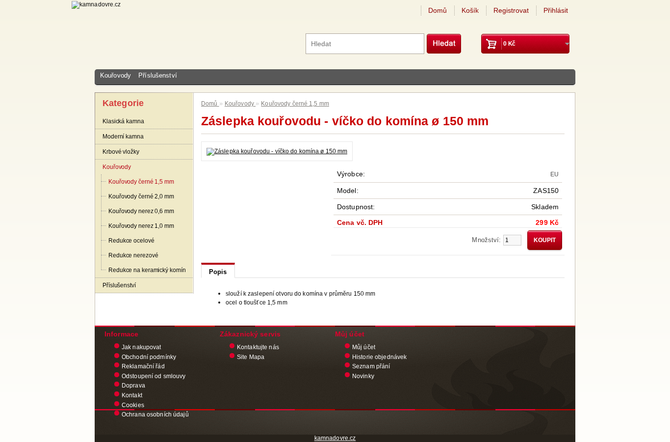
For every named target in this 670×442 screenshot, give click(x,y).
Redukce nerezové (133, 255)
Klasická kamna (123, 121)
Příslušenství (157, 75)
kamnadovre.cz (335, 438)
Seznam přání (371, 366)
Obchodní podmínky (149, 357)
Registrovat (511, 10)
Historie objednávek (379, 357)
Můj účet (363, 347)
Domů (437, 10)
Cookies (133, 405)
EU (554, 174)
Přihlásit (555, 10)
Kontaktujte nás (258, 347)
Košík (470, 10)
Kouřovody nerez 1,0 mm (141, 225)
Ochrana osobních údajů (155, 414)
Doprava (133, 385)
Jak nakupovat (141, 347)
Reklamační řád (143, 366)
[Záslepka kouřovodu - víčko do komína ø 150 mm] (276, 151)
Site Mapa (250, 357)
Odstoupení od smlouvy (154, 376)
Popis (218, 272)
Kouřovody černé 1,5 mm (141, 181)
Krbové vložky (121, 151)
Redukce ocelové (131, 240)
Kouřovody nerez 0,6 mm (141, 211)
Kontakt (132, 395)
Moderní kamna (123, 136)
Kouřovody (115, 75)
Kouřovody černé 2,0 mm (141, 196)
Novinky (363, 376)
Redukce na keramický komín (146, 270)
